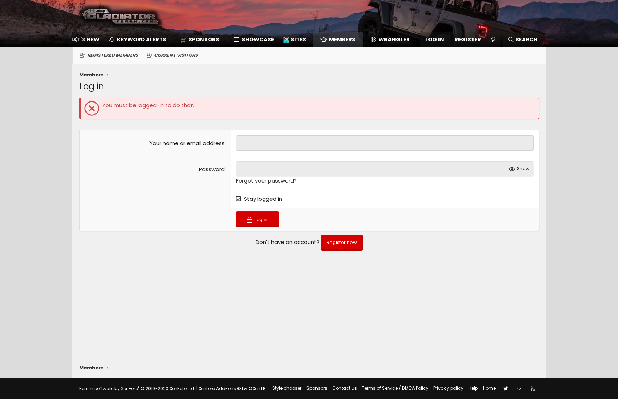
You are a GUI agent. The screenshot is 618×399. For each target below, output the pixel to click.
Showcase (258, 39)
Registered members (112, 55)
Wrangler (394, 39)
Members (342, 39)
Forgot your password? (266, 180)
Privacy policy (448, 388)
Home (489, 388)
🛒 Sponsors (200, 39)
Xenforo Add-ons (232, 388)
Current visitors (176, 55)
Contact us (344, 388)
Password (212, 169)
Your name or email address (187, 143)
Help (473, 388)
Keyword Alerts (141, 39)
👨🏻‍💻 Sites (294, 39)
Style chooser (286, 388)
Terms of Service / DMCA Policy (395, 388)
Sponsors (316, 388)
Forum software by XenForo (137, 388)
